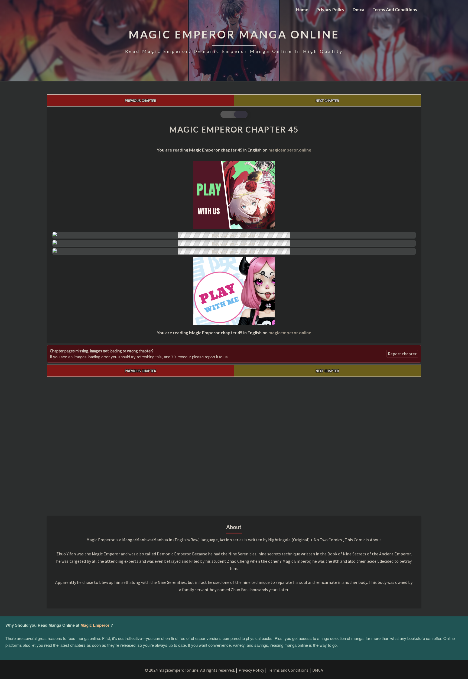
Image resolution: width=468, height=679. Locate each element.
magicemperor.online (289, 149)
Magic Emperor (94, 625)
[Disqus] (234, 444)
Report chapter (402, 353)
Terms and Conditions (394, 9)
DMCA (317, 670)
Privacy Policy (330, 9)
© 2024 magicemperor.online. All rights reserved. (190, 670)
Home (302, 9)
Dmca (358, 9)
